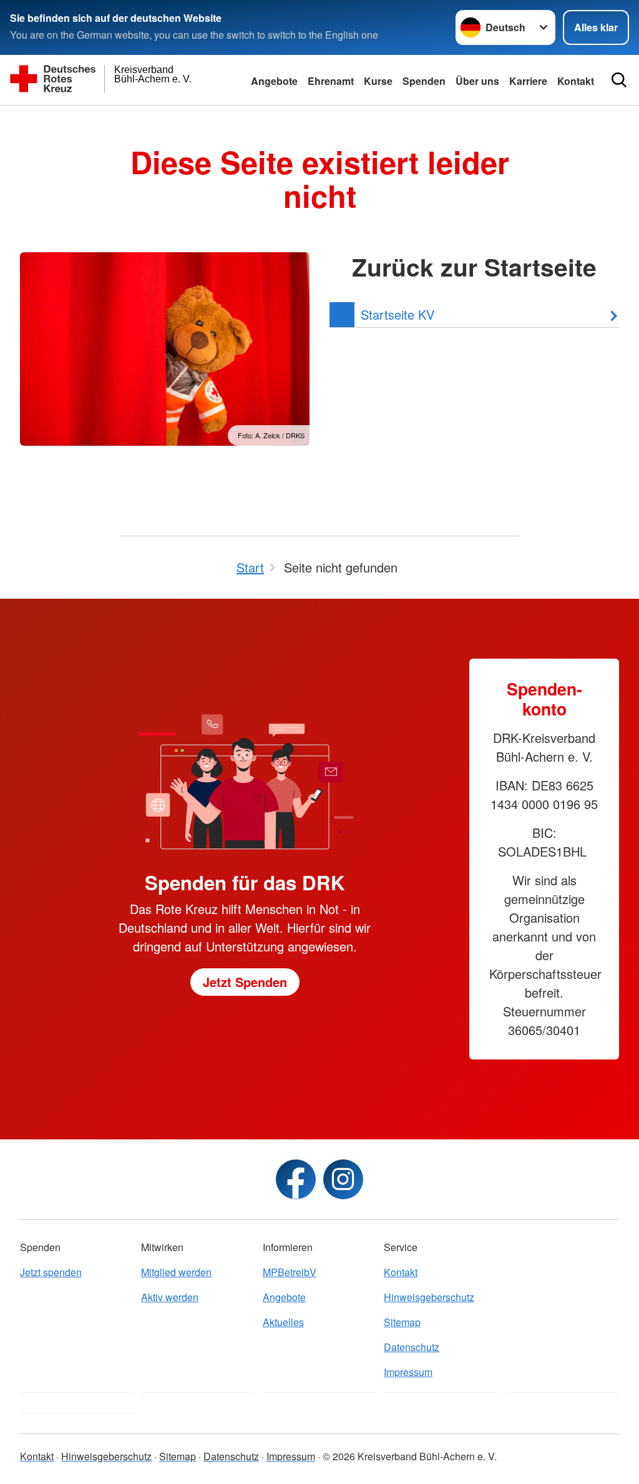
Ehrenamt (331, 81)
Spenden (424, 81)
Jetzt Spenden (245, 982)
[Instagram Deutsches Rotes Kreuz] (343, 1179)
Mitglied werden (176, 1272)
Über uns (477, 81)
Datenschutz (411, 1347)
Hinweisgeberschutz (429, 1297)
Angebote (274, 81)
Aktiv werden (169, 1297)
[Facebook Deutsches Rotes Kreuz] (296, 1179)
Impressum (408, 1372)
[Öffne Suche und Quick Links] (619, 80)
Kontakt (400, 1272)
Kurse (378, 81)
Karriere (528, 81)
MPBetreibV (289, 1272)
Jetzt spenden (51, 1272)
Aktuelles (283, 1322)
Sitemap (402, 1322)
